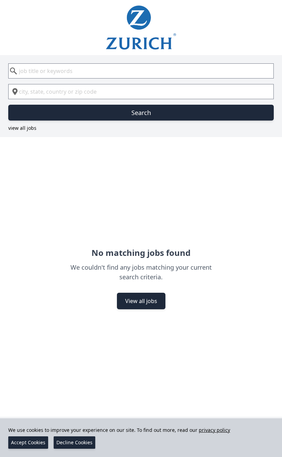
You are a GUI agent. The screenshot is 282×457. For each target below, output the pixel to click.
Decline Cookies (74, 442)
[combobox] (141, 71)
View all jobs (141, 301)
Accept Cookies (28, 442)
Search (141, 112)
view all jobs (22, 128)
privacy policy (214, 430)
